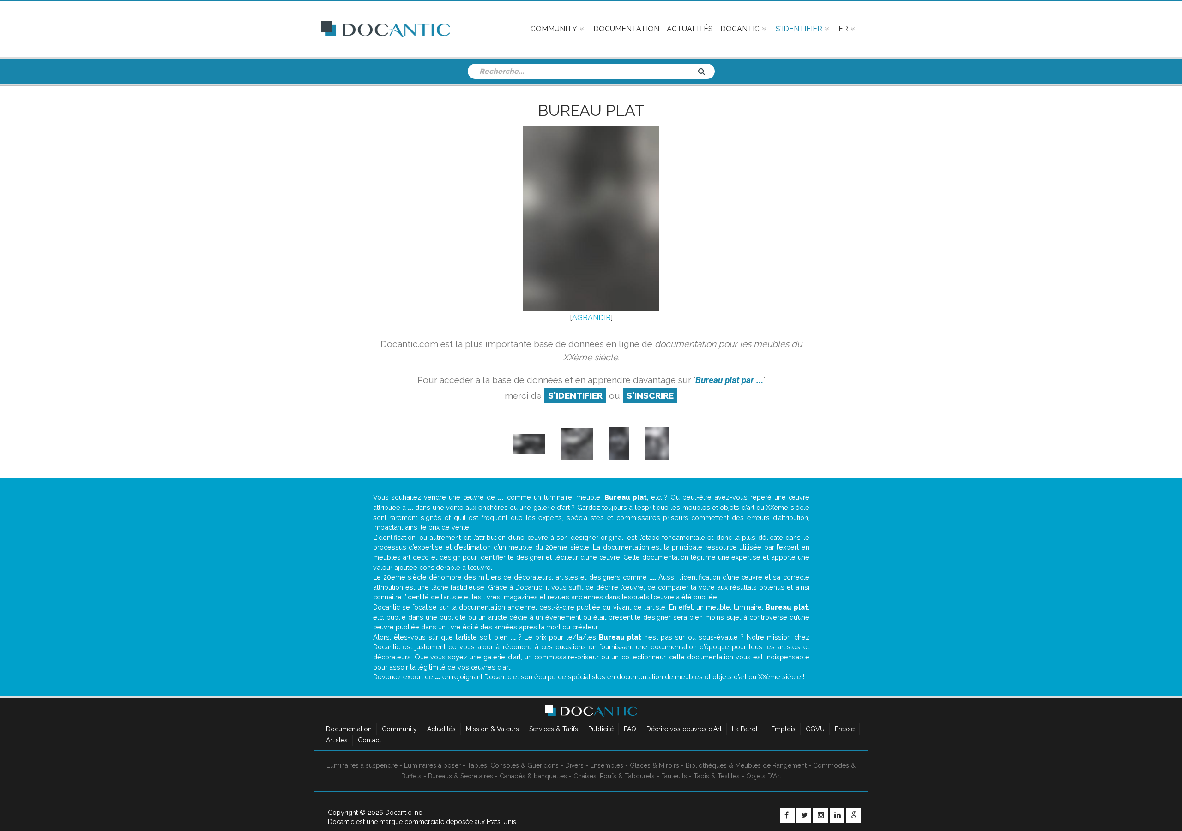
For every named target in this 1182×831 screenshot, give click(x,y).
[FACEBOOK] (787, 815)
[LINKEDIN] (837, 815)
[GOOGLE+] (853, 815)
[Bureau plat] (529, 443)
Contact (369, 740)
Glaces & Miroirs (654, 765)
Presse (845, 729)
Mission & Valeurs (492, 729)
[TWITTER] (803, 815)
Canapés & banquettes (533, 776)
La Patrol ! (746, 729)
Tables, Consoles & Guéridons (513, 765)
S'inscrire (650, 395)
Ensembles (606, 765)
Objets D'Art (763, 776)
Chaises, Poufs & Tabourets (614, 776)
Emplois (783, 729)
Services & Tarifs (553, 729)
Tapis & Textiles (717, 776)
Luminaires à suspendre (362, 765)
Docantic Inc (403, 812)
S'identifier (575, 395)
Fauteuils (674, 776)
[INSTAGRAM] (820, 815)
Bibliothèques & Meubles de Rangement (746, 765)
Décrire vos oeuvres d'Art (684, 729)
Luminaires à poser (432, 765)
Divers (574, 765)
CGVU (815, 729)
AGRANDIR (591, 317)
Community (399, 729)
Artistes (337, 740)
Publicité (601, 729)
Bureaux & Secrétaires (460, 776)
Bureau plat (591, 110)
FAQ (630, 729)
